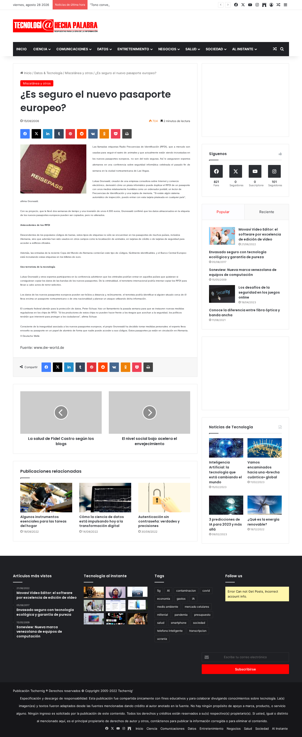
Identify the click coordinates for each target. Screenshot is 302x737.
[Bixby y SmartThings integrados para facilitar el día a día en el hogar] (116, 605)
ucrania (162, 638)
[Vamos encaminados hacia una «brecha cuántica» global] (264, 448)
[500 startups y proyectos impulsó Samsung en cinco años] (116, 618)
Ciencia (40, 49)
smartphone (178, 622)
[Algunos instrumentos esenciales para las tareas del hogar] (46, 497)
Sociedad (214, 49)
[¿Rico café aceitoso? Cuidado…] (94, 592)
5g (158, 590)
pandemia (181, 614)
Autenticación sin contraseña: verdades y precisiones (159, 521)
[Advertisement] (198, 25)
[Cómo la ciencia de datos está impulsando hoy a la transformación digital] (105, 497)
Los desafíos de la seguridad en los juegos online (259, 292)
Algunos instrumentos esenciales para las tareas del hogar (43, 521)
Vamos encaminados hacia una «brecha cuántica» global (263, 470)
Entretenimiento (133, 49)
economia (163, 598)
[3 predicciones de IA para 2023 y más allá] (226, 505)
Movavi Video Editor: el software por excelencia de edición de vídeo (260, 234)
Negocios (167, 49)
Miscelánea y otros (79, 73)
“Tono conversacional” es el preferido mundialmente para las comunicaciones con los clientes (159, 5)
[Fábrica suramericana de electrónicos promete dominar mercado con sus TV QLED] (94, 618)
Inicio (21, 49)
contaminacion (186, 590)
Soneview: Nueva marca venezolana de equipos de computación (243, 272)
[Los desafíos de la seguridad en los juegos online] (222, 294)
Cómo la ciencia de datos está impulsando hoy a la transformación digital (101, 521)
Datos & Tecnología (48, 73)
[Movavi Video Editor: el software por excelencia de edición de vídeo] (222, 236)
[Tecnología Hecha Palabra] (56, 25)
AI (168, 590)
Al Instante (242, 49)
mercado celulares (197, 606)
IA (193, 598)
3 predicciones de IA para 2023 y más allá (225, 524)
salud (160, 622)
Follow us (233, 575)
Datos (102, 49)
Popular (223, 212)
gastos (181, 598)
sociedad (199, 622)
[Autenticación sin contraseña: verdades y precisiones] (164, 497)
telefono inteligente (170, 630)
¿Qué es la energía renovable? (263, 522)
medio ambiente (167, 606)
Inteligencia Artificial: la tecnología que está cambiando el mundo (225, 472)
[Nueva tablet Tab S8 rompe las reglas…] (137, 618)
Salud (191, 49)
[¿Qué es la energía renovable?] (264, 505)
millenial (162, 614)
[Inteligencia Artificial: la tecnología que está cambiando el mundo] (226, 448)
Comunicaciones (72, 49)
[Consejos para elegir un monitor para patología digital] (94, 605)
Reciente (266, 212)
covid (206, 590)
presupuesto (202, 614)
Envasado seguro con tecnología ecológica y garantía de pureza (237, 254)
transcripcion (197, 630)
